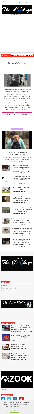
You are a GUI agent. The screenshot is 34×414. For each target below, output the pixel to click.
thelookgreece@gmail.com (10, 288)
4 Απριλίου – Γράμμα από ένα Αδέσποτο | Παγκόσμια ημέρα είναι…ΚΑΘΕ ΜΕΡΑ (21, 178)
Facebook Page (7, 291)
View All (31, 129)
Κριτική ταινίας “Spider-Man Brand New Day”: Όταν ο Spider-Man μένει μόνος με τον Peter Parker (21, 327)
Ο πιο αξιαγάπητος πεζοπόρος (17, 152)
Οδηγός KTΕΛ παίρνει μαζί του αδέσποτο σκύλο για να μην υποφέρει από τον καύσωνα (22, 240)
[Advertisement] (17, 34)
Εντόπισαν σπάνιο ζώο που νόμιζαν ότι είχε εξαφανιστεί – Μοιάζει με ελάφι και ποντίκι (22, 209)
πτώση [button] (6, 411)
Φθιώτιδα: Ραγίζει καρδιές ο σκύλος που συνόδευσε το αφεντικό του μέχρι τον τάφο (22, 167)
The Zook (3, 389)
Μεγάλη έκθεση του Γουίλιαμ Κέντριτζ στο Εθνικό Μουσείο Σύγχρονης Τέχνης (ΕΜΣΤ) (20, 355)
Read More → (17, 112)
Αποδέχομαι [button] (14, 411)
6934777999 (6, 285)
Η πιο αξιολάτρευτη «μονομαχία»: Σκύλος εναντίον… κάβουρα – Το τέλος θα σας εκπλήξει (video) (22, 229)
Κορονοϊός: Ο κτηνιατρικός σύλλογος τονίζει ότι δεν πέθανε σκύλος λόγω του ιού (21, 198)
